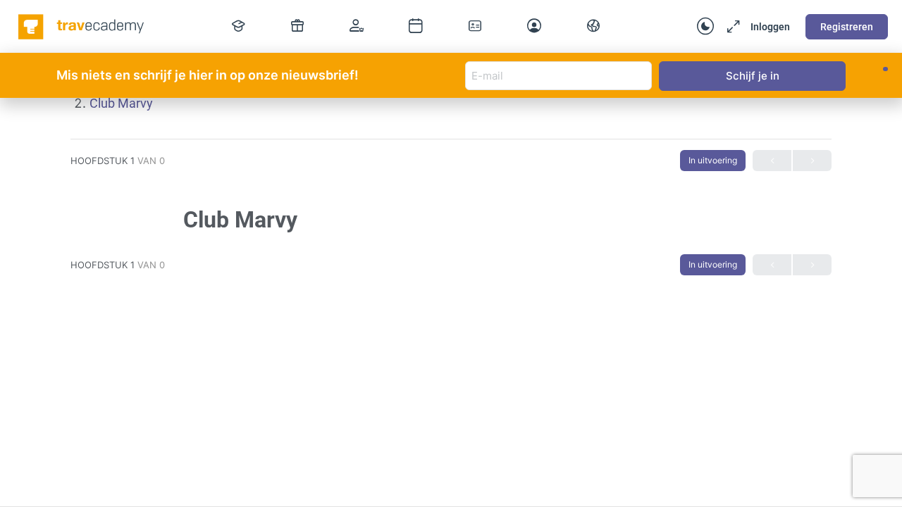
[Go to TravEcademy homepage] (82, 25)
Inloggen (770, 26)
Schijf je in (752, 75)
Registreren (846, 26)
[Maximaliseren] (730, 26)
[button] (885, 69)
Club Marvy (121, 103)
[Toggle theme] (705, 26)
